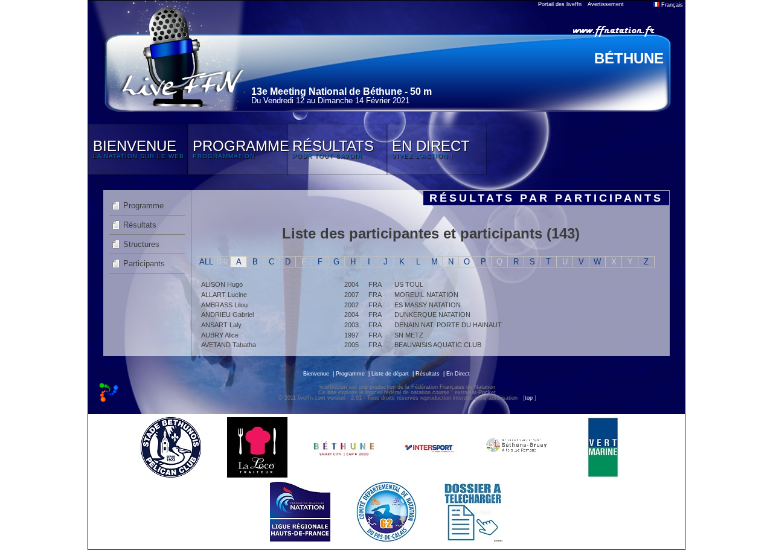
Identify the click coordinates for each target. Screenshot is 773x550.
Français (671, 5)
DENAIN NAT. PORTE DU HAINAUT (448, 324)
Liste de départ (390, 374)
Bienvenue (316, 374)
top (529, 398)
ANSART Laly (221, 324)
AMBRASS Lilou (224, 305)
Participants (144, 263)
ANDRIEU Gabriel (227, 314)
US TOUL (408, 284)
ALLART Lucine (224, 294)
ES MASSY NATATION (427, 305)
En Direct (458, 374)
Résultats (139, 224)
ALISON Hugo (222, 284)
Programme (143, 205)
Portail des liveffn (560, 4)
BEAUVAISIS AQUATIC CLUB (437, 344)
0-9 (222, 261)
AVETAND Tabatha (228, 344)
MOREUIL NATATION (426, 294)
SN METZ (408, 335)
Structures (141, 244)
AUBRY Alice (220, 335)
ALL (206, 261)
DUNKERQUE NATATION (432, 314)
